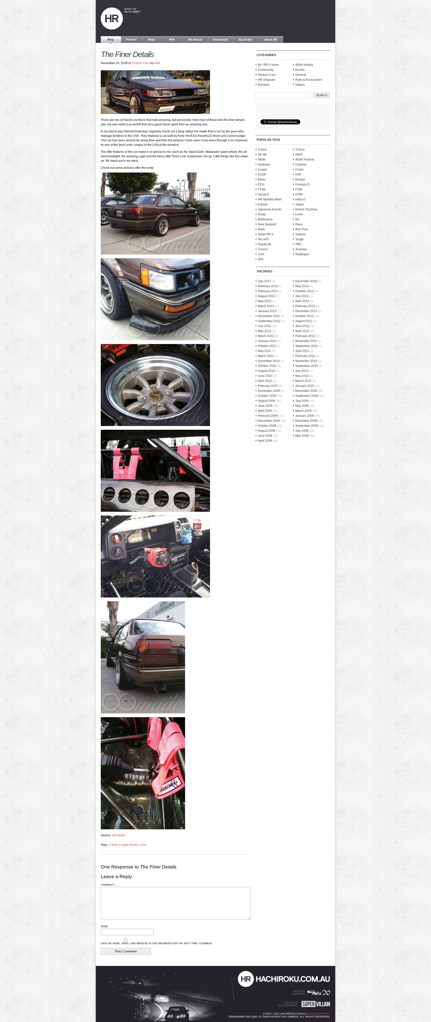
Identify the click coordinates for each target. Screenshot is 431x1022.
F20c (261, 184)
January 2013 (267, 311)
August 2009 (266, 401)
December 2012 (306, 311)
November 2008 (306, 421)
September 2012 (269, 321)
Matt (157, 63)
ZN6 (261, 259)
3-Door (300, 149)
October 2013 (304, 291)
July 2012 (264, 326)
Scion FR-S (265, 234)
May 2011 (264, 351)
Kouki (133, 845)
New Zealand (267, 224)
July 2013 (302, 296)
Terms (312, 1013)
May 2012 (264, 331)
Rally (261, 229)
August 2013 (266, 296)
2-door (113, 845)
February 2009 (268, 416)
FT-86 (262, 189)
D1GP (262, 174)
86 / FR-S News (268, 65)
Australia (264, 164)
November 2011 (306, 341)
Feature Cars (140, 63)
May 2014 (302, 286)
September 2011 (306, 346)
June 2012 (302, 326)
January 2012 (267, 341)
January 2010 (304, 386)
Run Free (301, 229)
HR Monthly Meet (269, 199)
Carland (300, 164)
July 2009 (302, 401)
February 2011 (305, 356)
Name (104, 926)
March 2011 (266, 356)
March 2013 (266, 306)
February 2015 (268, 286)
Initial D (300, 199)
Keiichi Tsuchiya (306, 209)
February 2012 (305, 336)
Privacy (324, 1013)
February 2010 (268, 386)
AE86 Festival (304, 159)
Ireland (262, 204)
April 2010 (265, 381)
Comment (108, 884)
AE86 (261, 159)
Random (264, 84)
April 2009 (265, 411)
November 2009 (306, 391)
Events (300, 70)
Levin (142, 845)
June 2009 (265, 406)
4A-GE (262, 154)
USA (261, 254)
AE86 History (304, 65)
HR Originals (266, 80)
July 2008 (302, 430)
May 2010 (302, 376)
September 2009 (306, 396)
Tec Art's (263, 239)
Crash (299, 169)
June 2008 (265, 435)
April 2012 (302, 331)
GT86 (299, 194)
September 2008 (306, 425)
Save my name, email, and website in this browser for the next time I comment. (157, 943)
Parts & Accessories (308, 80)
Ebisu (262, 179)
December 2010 (269, 361)
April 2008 (265, 440)
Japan (299, 204)
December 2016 (306, 281)
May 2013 (264, 301)
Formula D (302, 184)
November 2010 (306, 361)
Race (299, 224)
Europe (300, 179)
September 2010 (306, 366)
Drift (298, 174)
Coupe (123, 845)
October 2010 (267, 366)
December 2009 (269, 391)
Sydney (300, 234)
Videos (300, 84)
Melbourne (265, 219)
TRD (298, 244)
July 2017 (264, 281)
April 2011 (302, 351)
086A (299, 154)
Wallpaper (302, 254)
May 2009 (302, 406)
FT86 (298, 189)
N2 (297, 219)
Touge (299, 239)
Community (265, 70)
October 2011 (267, 346)
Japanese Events (269, 209)
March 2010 (303, 381)
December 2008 (269, 421)
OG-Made (118, 835)
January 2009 (304, 416)
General (300, 75)
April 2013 (302, 301)
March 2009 (303, 411)
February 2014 (268, 291)
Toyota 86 (264, 244)
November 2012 (269, 316)
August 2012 (304, 321)
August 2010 (266, 371)
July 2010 (302, 371)
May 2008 (302, 435)
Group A (263, 194)
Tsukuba (301, 249)
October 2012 (304, 316)
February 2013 (305, 306)
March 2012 (266, 336)
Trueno (263, 249)
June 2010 (265, 376)
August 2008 (266, 430)
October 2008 (267, 425)
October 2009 (267, 396)
